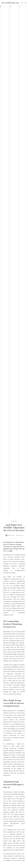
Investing (14, 521)
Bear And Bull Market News (10, 3)
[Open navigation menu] (25, 3)
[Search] (22, 2)
